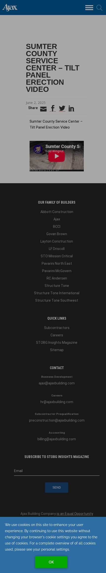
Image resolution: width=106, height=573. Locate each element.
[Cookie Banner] (53, 545)
